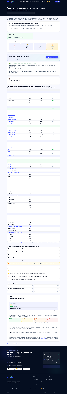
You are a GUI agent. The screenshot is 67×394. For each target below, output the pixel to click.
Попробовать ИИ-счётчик (38, 201)
